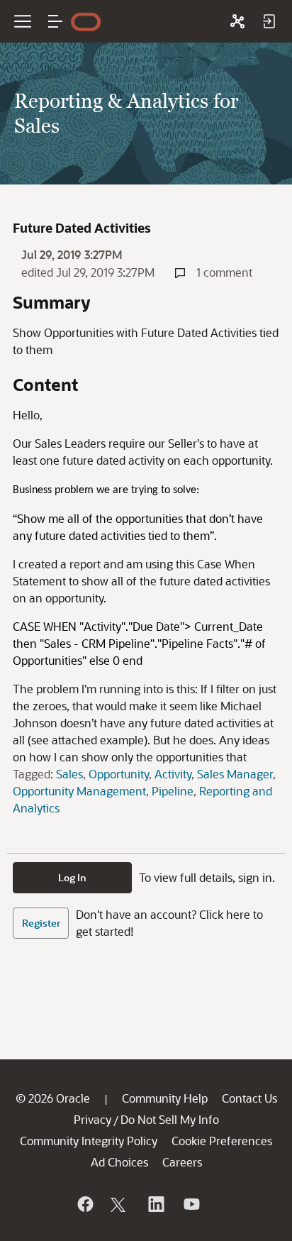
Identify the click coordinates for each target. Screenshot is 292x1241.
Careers (182, 1161)
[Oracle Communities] (237, 21)
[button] (55, 21)
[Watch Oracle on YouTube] (190, 1204)
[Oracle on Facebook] (84, 1204)
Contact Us (249, 1098)
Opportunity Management (79, 790)
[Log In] (268, 21)
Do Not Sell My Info (169, 1119)
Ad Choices (119, 1161)
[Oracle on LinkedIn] (155, 1204)
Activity (173, 773)
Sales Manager (235, 773)
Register (41, 923)
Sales (69, 773)
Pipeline (172, 790)
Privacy (92, 1119)
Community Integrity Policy (88, 1140)
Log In (72, 877)
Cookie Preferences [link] (222, 1140)
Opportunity (119, 773)
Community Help (165, 1098)
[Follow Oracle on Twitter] (120, 1204)
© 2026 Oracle (53, 1098)
